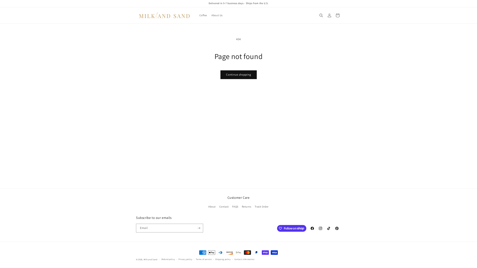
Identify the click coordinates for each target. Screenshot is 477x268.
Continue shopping (238, 74)
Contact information (244, 259)
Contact (224, 206)
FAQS (235, 206)
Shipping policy (223, 259)
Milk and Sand (150, 259)
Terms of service (203, 259)
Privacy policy (185, 259)
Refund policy (168, 259)
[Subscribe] (199, 228)
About (212, 206)
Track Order (262, 206)
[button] (321, 15)
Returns (246, 206)
